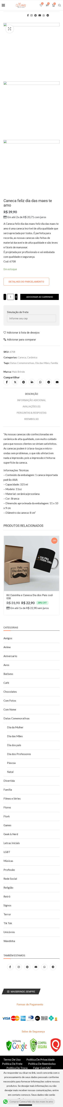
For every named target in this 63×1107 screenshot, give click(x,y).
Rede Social (10, 878)
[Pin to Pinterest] (23, 382)
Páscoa (11, 762)
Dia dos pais (14, 745)
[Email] (36, 966)
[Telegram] (53, 966)
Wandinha (9, 941)
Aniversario (10, 656)
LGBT (7, 851)
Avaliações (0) (31, 406)
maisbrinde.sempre (23, 991)
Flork (7, 816)
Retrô (7, 896)
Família (54, 362)
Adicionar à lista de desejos (23, 332)
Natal (10, 771)
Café (6, 682)
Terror (7, 914)
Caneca (22, 357)
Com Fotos (10, 700)
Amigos (8, 638)
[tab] (31, 394)
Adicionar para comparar (21, 339)
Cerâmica (32, 357)
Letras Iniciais (12, 843)
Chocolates (10, 691)
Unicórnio (9, 932)
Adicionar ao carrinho (39, 297)
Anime (7, 647)
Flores (7, 807)
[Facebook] (10, 966)
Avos (6, 664)
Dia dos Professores (19, 754)
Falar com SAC (42, 1067)
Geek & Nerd (11, 834)
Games (7, 825)
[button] (8, 579)
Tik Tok (8, 923)
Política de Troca (16, 1067)
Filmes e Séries (12, 798)
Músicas (8, 860)
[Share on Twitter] (15, 382)
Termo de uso (12, 1059)
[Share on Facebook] (7, 382)
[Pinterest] (27, 966)
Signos (7, 905)
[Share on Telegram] (49, 382)
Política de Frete (12, 1063)
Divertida (9, 780)
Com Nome (10, 709)
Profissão (9, 869)
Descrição (31, 394)
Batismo (8, 673)
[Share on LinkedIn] (32, 382)
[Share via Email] (57, 382)
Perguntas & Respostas (31, 412)
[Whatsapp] (44, 966)
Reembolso (31, 419)
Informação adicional (31, 400)
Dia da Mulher (15, 727)
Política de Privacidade (40, 1059)
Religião (8, 887)
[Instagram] (19, 966)
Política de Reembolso (42, 1063)
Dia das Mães (42, 362)
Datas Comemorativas (22, 362)
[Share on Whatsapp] (40, 382)
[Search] (59, 5)
